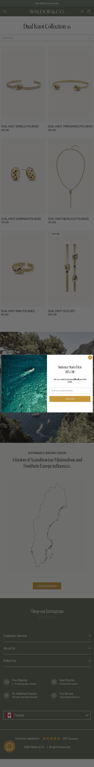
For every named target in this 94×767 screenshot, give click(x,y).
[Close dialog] (90, 357)
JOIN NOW (69, 399)
